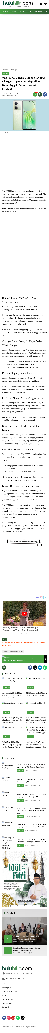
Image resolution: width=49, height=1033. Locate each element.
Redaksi (5, 984)
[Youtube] (13, 1018)
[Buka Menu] (41, 3)
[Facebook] (30, 667)
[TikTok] (23, 1018)
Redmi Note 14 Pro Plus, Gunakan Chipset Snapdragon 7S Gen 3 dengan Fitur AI (12, 744)
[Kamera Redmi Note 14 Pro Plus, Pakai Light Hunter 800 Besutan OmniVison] (12, 684)
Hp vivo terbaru (39, 643)
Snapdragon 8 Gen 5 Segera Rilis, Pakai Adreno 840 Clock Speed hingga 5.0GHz (36, 744)
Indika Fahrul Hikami (8, 93)
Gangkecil (5, 1007)
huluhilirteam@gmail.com (15, 978)
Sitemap (5, 995)
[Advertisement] (24, 41)
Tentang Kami (7, 988)
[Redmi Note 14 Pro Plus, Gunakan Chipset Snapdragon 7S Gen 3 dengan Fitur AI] (12, 733)
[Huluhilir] (17, 3)
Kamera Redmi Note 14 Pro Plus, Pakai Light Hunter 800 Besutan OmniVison (12, 695)
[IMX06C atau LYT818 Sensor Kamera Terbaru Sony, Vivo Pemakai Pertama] (36, 684)
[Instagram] (9, 1018)
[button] (45, 3)
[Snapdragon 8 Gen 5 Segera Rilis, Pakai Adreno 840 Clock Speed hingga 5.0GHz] (36, 733)
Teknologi (6, 73)
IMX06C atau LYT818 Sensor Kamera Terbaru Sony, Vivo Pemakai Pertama (36, 695)
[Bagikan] (45, 94)
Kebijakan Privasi (8, 999)
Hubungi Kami (7, 1003)
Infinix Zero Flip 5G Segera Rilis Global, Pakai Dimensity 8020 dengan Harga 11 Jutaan (36, 720)
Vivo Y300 (6, 646)
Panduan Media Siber (9, 992)
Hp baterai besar (8, 643)
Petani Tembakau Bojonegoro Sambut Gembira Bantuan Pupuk (26, 949)
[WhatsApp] (45, 667)
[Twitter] (35, 667)
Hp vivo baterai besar (23, 643)
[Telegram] (40, 667)
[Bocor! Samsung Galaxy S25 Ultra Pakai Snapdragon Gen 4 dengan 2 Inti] (12, 708)
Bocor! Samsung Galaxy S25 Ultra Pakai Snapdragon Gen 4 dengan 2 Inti (12, 720)
